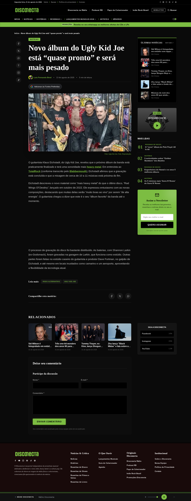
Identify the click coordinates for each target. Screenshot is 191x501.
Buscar (173, 10)
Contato (82, 2)
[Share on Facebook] (18, 43)
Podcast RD (97, 10)
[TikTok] (172, 2)
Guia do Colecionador (108, 463)
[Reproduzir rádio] (164, 497)
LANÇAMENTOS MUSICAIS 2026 (80, 19)
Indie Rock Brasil (141, 10)
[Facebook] (160, 2)
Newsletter (158, 10)
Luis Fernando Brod (42, 77)
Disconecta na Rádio (77, 10)
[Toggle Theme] (174, 19)
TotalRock (34, 171)
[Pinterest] (169, 2)
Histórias (74, 463)
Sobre (46, 2)
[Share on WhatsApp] (18, 58)
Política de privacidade (67, 2)
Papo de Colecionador (117, 10)
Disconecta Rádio (134, 461)
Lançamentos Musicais (108, 459)
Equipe (53, 2)
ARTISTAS (104, 19)
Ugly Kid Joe (70, 281)
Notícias (74, 459)
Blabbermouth (78, 171)
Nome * (36, 380)
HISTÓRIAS (41, 19)
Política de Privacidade (164, 467)
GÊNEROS (117, 19)
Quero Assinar (157, 225)
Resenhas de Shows (79, 471)
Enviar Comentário (49, 422)
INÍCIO (17, 19)
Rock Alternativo (51, 281)
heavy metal (94, 166)
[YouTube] (163, 2)
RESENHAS (55, 19)
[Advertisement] (79, 225)
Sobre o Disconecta (163, 459)
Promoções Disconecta (136, 478)
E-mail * (84, 380)
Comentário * (38, 393)
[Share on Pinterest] (18, 65)
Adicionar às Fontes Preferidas (47, 87)
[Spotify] (176, 2)
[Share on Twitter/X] (18, 50)
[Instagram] (166, 2)
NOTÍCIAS (28, 19)
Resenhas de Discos (79, 467)
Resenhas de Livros (79, 482)
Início (16, 33)
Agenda (102, 467)
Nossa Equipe (160, 463)
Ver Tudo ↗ (169, 43)
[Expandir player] (174, 497)
